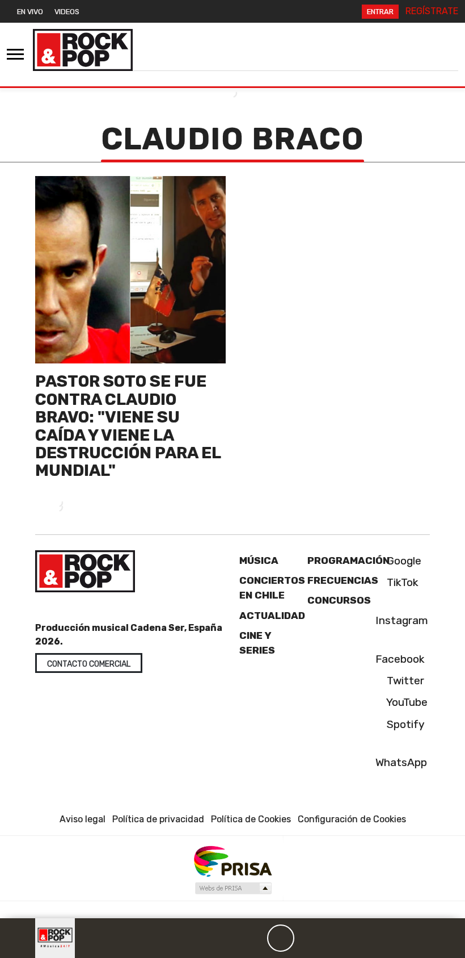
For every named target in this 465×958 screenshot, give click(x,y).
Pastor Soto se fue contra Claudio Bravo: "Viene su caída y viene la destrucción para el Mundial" (128, 425)
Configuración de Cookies (352, 819)
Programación (348, 560)
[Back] (226, 938)
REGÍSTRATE (431, 11)
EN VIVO (30, 11)
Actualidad (272, 615)
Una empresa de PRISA (232, 860)
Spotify (404, 724)
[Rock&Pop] (83, 50)
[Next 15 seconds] (308, 938)
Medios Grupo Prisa (232, 888)
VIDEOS (66, 11)
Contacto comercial (88, 664)
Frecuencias (342, 580)
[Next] (335, 938)
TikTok (401, 582)
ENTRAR (380, 11)
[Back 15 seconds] (253, 938)
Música (258, 560)
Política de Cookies (251, 819)
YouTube (406, 702)
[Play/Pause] (280, 938)
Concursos (339, 600)
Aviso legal (82, 819)
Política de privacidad (158, 819)
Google (402, 560)
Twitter (404, 680)
